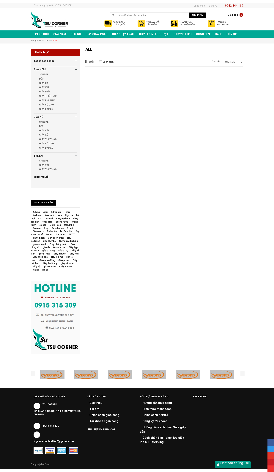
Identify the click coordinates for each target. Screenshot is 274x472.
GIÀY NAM (40, 69)
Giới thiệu (95, 403)
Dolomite (52, 231)
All (47, 40)
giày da (46, 247)
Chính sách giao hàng (104, 415)
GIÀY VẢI (44, 87)
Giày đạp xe (59, 247)
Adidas (36, 212)
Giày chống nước (58, 244)
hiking (36, 269)
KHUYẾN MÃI (41, 177)
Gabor (49, 234)
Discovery (38, 231)
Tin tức (94, 409)
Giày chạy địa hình (68, 241)
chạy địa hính (63, 218)
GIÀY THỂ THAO (48, 96)
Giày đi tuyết (59, 253)
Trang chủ (36, 40)
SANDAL (43, 74)
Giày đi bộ (63, 250)
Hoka (45, 269)
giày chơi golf (39, 244)
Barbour (37, 215)
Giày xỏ (36, 266)
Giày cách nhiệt (56, 238)
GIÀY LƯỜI (44, 91)
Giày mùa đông (47, 260)
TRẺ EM (38, 155)
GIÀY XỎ (43, 134)
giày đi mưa (44, 253)
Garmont (60, 234)
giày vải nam (67, 263)
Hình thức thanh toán (157, 409)
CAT (40, 218)
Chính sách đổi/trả (155, 415)
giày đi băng (48, 250)
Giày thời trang (49, 263)
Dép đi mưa (58, 228)
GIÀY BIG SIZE (47, 100)
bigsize (69, 215)
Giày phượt (63, 260)
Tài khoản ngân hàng (103, 421)
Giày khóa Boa (40, 257)
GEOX (72, 234)
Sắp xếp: (216, 61)
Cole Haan (55, 225)
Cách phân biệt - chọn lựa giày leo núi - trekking (162, 440)
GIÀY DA (43, 83)
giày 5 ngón (39, 238)
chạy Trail (47, 222)
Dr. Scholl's (66, 231)
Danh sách (108, 61)
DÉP (41, 78)
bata (59, 215)
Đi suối (70, 228)
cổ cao (42, 225)
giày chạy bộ (49, 241)
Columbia (69, 225)
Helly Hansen (66, 266)
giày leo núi (57, 257)
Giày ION (74, 253)
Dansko (37, 228)
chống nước (62, 222)
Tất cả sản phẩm (44, 60)
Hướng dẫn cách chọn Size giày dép (163, 429)
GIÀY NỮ (38, 116)
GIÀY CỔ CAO (46, 104)
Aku (45, 212)
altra (68, 212)
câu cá (49, 218)
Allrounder (56, 212)
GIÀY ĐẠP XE (46, 109)
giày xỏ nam (49, 266)
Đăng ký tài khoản (155, 421)
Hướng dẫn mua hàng (157, 403)
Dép (46, 228)
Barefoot (49, 215)
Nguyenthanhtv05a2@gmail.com (54, 441)
